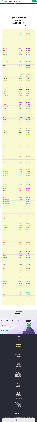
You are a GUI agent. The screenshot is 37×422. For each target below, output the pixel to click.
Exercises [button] (15, 1)
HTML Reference (18, 370)
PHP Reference (18, 377)
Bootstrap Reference (18, 376)
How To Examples (18, 388)
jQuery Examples (18, 395)
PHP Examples (18, 392)
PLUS (19, 339)
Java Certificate (18, 407)
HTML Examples (18, 385)
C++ (33, 3)
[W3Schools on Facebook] (19, 313)
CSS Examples (18, 386)
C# (35, 3)
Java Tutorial (19, 364)
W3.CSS (28, 3)
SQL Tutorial (18, 359)
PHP (25, 3)
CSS (6, 3)
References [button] (11, 1)
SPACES (18, 342)
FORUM (15, 415)
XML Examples (18, 394)
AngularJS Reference (18, 379)
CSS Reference (18, 371)
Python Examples (18, 389)
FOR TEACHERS (18, 346)
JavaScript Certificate (18, 401)
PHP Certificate (18, 405)
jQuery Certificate (18, 406)
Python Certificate (18, 404)
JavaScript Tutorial (18, 358)
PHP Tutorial (18, 363)
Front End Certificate (18, 402)
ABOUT (18, 415)
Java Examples (18, 393)
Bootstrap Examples (18, 391)
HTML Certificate (18, 399)
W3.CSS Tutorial (18, 361)
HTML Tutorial (18, 356)
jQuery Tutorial (18, 366)
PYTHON (18, 3)
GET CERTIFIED (18, 344)
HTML (4, 3)
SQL (15, 3)
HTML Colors (18, 378)
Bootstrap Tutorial (18, 362)
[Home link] (1, 1)
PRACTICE (18, 348)
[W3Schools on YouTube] (15, 313)
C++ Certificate (18, 408)
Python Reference (18, 374)
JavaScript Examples (18, 387)
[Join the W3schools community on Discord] (18, 313)
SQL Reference (18, 373)
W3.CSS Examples (18, 390)
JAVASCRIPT (11, 3)
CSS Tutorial (18, 357)
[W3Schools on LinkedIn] (16, 313)
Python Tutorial (18, 360)
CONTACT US (18, 351)
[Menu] (1, 3)
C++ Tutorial (18, 365)
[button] (19, 1)
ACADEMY (21, 415)
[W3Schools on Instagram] (20, 313)
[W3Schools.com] (18, 337)
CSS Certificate (18, 400)
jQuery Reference (18, 380)
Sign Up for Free (4, 330)
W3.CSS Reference (18, 375)
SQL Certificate (18, 403)
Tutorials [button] (5, 1)
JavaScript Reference (18, 372)
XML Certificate (18, 409)
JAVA (22, 3)
